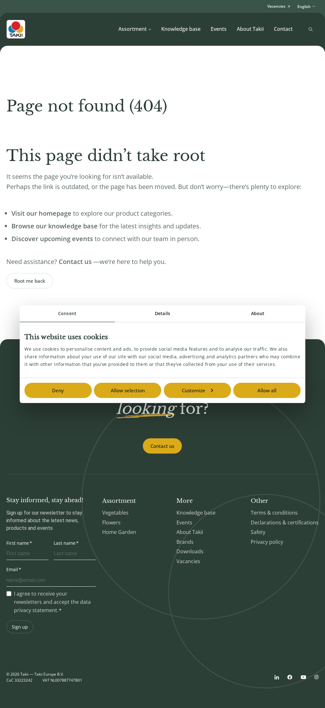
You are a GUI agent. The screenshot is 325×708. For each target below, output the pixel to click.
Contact (283, 28)
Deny (58, 390)
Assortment (132, 28)
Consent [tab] (67, 313)
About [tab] (258, 313)
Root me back (29, 281)
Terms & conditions (274, 512)
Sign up (20, 627)
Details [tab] (162, 313)
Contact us (162, 446)
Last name (65, 543)
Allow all (266, 390)
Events (219, 28)
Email (12, 569)
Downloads (189, 551)
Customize (193, 390)
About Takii (250, 28)
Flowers (111, 522)
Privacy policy (267, 541)
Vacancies (188, 561)
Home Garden (119, 532)
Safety (258, 532)
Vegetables (115, 512)
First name (17, 543)
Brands (185, 541)
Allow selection (128, 390)
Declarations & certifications (285, 522)
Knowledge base (181, 28)
